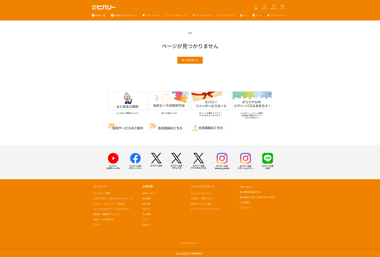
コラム (97, 224)
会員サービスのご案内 (201, 203)
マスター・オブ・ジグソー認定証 (109, 203)
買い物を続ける (190, 60)
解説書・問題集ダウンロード (107, 214)
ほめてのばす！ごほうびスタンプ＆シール (113, 198)
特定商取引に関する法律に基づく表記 (257, 197)
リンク (145, 219)
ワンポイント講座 (102, 193)
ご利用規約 (245, 202)
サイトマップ (246, 207)
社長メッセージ (149, 193)
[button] (151, 15)
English (145, 224)
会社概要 (146, 198)
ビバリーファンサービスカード (205, 208)
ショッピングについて (201, 193)
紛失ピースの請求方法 (104, 219)
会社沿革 (146, 203)
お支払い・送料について (202, 198)
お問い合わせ (246, 186)
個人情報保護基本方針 (250, 191)
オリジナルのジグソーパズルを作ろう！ (112, 208)
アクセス (146, 208)
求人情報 (146, 214)
